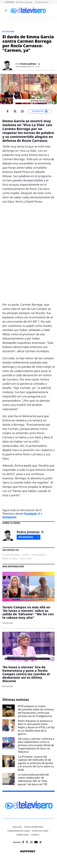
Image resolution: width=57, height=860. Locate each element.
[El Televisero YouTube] (36, 842)
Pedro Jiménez (28, 64)
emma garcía (38, 554)
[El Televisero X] (27, 842)
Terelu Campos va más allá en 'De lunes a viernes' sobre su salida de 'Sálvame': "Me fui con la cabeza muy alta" (28, 612)
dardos (25, 554)
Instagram (9, 517)
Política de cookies (40, 831)
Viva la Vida (25, 558)
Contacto (35, 835)
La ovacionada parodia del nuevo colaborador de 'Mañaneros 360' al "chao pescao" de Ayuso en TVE (33, 779)
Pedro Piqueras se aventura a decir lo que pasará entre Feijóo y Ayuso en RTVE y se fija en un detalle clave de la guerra (36, 727)
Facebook (30, 513)
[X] (39, 64)
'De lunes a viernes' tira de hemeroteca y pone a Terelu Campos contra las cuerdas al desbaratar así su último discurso (26, 674)
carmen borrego (11, 554)
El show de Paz (42, 2)
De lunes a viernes (24, 2)
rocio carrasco (9, 558)
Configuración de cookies (18, 831)
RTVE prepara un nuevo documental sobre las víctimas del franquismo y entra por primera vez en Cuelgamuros (36, 711)
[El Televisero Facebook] (23, 842)
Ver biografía (25, 537)
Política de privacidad (33, 827)
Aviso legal (17, 827)
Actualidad (8, 31)
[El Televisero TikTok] (41, 842)
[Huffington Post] (28, 851)
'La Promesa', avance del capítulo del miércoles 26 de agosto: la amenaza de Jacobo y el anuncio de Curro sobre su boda (36, 763)
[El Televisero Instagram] (31, 842)
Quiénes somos (22, 835)
